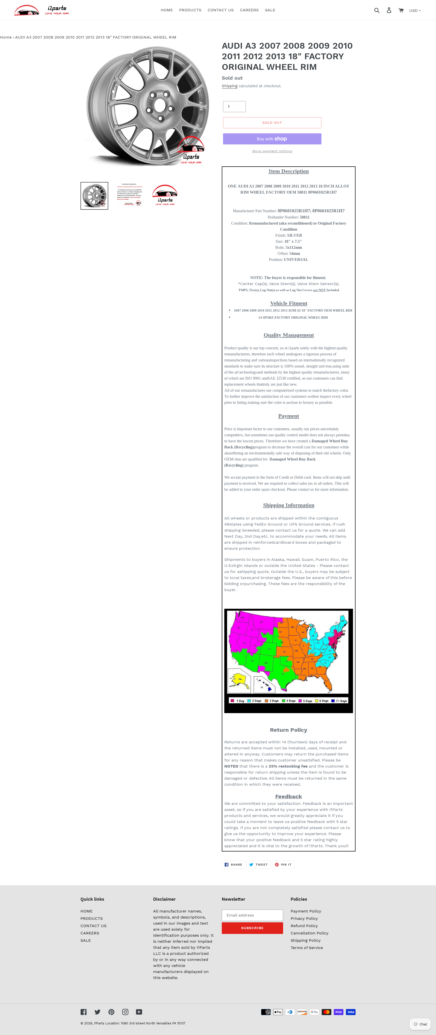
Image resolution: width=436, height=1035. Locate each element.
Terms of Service (307, 947)
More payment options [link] (272, 151)
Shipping (229, 86)
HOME (86, 911)
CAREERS (89, 933)
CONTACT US (93, 925)
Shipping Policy (306, 940)
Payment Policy (306, 911)
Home (6, 37)
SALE (85, 940)
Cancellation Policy (310, 933)
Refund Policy (304, 925)
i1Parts (99, 1023)
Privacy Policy (304, 918)
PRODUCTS (91, 918)
